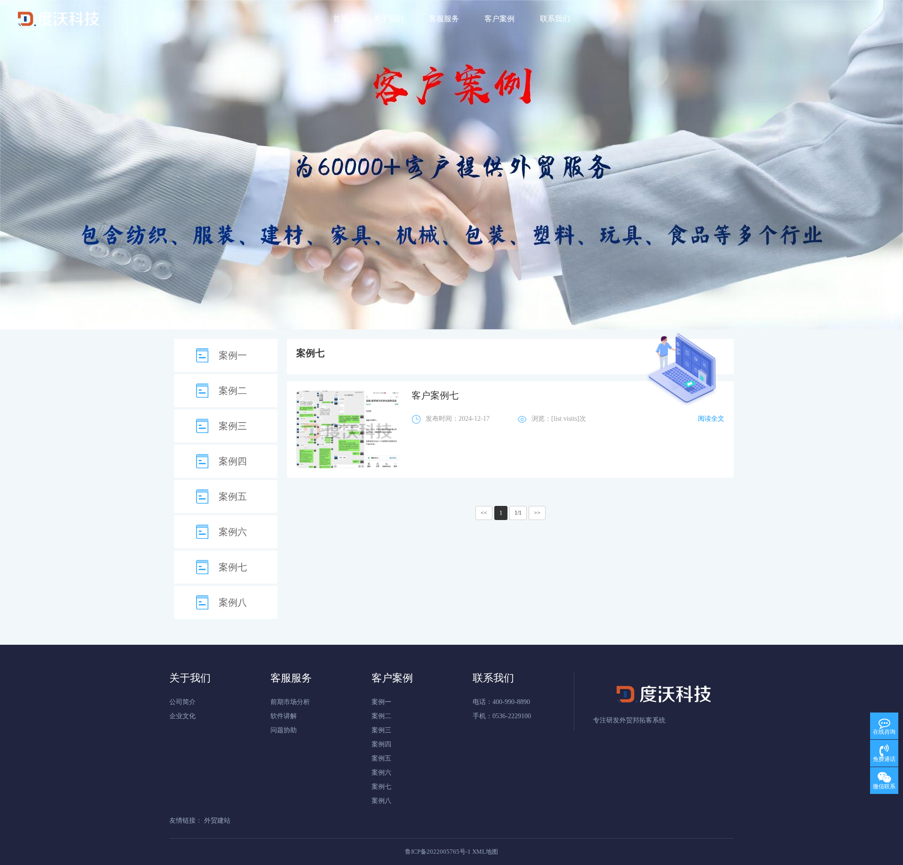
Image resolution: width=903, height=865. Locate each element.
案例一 (233, 355)
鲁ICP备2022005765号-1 (438, 851)
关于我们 (388, 19)
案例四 (233, 461)
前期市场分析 (290, 701)
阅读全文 (711, 418)
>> (537, 513)
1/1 (518, 513)
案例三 (233, 426)
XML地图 (485, 851)
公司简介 (182, 701)
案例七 (233, 567)
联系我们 (555, 19)
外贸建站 (217, 820)
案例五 (233, 496)
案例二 (233, 390)
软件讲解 (283, 716)
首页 (340, 19)
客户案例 (499, 19)
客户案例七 (435, 395)
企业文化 (182, 716)
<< (484, 513)
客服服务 (444, 19)
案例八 (233, 602)
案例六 (233, 532)
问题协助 (283, 730)
